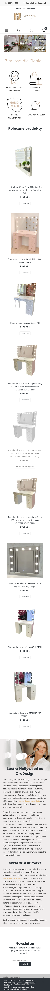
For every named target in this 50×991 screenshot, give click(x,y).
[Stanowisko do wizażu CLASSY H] (25, 299)
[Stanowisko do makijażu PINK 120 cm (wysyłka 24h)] (25, 233)
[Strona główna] (25, 16)
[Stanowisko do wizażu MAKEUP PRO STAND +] (25, 687)
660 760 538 (13, 3)
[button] (6, 30)
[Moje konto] (31, 30)
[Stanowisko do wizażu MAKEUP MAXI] (25, 623)
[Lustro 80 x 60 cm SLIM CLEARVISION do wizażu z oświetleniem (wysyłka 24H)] (25, 161)
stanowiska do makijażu (29, 801)
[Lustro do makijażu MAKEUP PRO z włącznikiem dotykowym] (25, 560)
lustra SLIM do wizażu (12, 878)
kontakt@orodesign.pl (36, 3)
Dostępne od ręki (39, 49)
